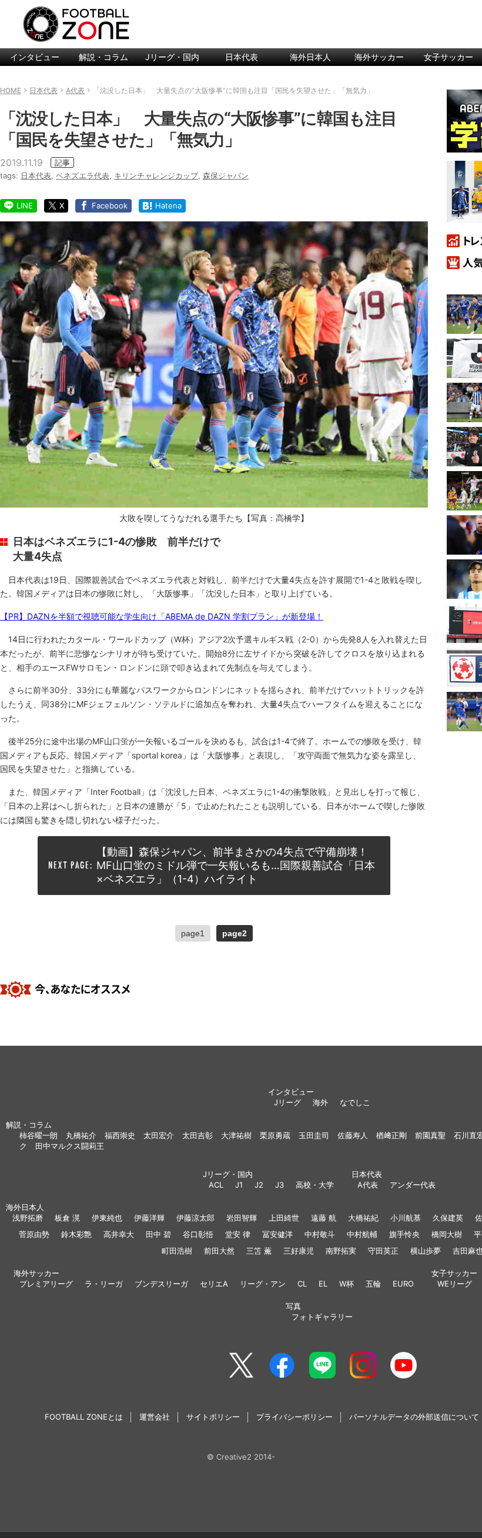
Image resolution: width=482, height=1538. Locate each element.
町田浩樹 (177, 1250)
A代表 (367, 1184)
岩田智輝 (241, 1217)
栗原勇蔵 (275, 1135)
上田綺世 (284, 1217)
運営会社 (154, 1416)
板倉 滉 (67, 1217)
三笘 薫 (259, 1250)
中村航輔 (362, 1234)
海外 (320, 1102)
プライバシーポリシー (294, 1416)
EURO (403, 1283)
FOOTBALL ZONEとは (84, 1416)
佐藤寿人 (352, 1135)
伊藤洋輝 (149, 1217)
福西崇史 (120, 1135)
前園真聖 (430, 1135)
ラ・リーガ (104, 1283)
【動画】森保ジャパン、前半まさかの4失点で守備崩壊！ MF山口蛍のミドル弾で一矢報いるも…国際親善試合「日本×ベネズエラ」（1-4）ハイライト (237, 866)
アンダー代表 (413, 1184)
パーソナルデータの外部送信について (414, 1416)
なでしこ (355, 1102)
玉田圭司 (314, 1135)
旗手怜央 (404, 1234)
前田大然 (219, 1250)
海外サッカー (379, 57)
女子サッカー (454, 1273)
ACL (216, 1184)
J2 (259, 1184)
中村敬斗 (319, 1234)
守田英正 (383, 1250)
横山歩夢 (425, 1250)
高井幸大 (118, 1234)
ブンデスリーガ (161, 1283)
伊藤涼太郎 (195, 1217)
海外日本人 (310, 57)
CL (302, 1283)
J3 (279, 1184)
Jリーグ (287, 1102)
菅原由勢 (34, 1234)
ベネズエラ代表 (82, 175)
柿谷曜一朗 (38, 1135)
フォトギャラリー (322, 1316)
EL (323, 1283)
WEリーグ (454, 1283)
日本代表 (241, 57)
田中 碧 (158, 1234)
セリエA (214, 1283)
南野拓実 (341, 1250)
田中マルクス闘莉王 (69, 1146)
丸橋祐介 (81, 1135)
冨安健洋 (277, 1234)
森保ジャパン (226, 175)
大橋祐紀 (363, 1217)
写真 (293, 1306)
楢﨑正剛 (391, 1135)
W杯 (346, 1283)
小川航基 (405, 1217)
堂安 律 (237, 1234)
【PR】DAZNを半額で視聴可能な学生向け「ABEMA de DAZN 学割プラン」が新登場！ (161, 616)
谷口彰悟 (198, 1234)
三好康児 (298, 1250)
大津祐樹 (236, 1135)
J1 (239, 1184)
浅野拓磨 (27, 1217)
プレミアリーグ (46, 1283)
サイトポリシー (213, 1416)
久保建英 (448, 1217)
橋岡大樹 (446, 1234)
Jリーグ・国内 (172, 57)
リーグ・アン (263, 1283)
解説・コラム (103, 57)
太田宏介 (158, 1135)
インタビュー (34, 57)
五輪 (373, 1283)
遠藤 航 (323, 1217)
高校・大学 (315, 1184)
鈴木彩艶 (76, 1234)
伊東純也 (107, 1217)
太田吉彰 (197, 1135)
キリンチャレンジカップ (156, 175)
